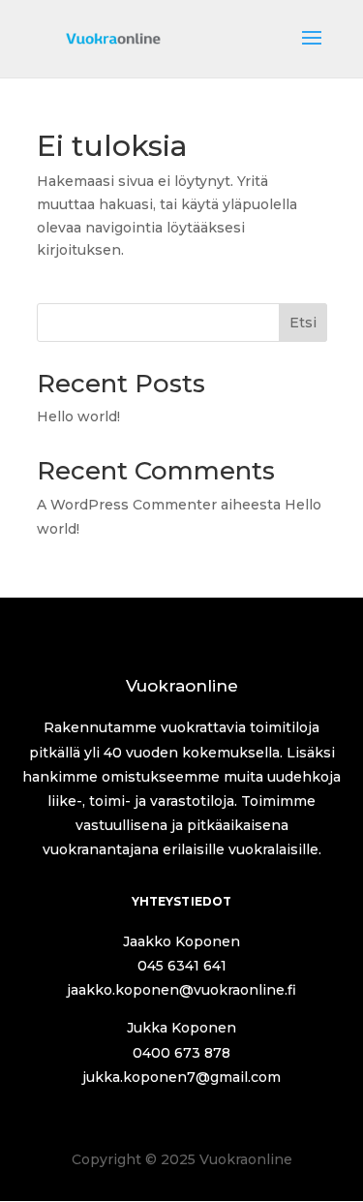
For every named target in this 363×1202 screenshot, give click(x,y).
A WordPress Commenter (127, 504)
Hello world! (78, 416)
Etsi (303, 322)
